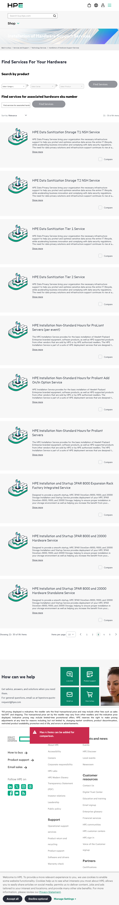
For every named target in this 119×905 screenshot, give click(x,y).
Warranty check (56, 863)
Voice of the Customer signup (94, 847)
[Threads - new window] (30, 786)
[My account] (103, 5)
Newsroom (88, 764)
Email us (70, 701)
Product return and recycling (57, 841)
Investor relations (56, 795)
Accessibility (54, 751)
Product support (90, 680)
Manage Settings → (65, 898)
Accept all (12, 898)
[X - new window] (16, 786)
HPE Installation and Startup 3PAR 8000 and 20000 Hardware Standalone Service (69, 590)
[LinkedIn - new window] (10, 786)
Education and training (94, 798)
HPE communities (92, 824)
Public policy (54, 808)
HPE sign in (88, 837)
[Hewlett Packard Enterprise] (15, 5)
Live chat (69, 680)
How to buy (90, 701)
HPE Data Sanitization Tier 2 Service (58, 277)
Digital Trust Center (93, 792)
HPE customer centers (94, 831)
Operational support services (58, 829)
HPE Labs (52, 771)
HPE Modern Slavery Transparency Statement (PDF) (60, 783)
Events (86, 745)
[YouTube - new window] (16, 793)
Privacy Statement (50, 892)
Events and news (95, 738)
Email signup (89, 805)
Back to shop (6, 47)
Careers (52, 758)
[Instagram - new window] (23, 786)
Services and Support (21, 47)
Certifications (90, 867)
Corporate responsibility (60, 764)
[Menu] (109, 5)
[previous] (81, 634)
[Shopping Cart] (89, 5)
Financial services (92, 818)
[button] (48, 104)
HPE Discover (89, 751)
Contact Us (88, 785)
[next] (116, 634)
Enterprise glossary (92, 811)
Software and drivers (58, 857)
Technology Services (38, 47)
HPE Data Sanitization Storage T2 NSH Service (66, 180)
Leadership (53, 802)
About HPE (53, 745)
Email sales (15, 767)
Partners (89, 861)
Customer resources (90, 777)
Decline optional (38, 898)
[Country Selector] (96, 5)
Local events (89, 758)
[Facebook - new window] (10, 793)
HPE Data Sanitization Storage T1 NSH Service (66, 132)
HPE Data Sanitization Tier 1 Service (58, 228)
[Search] (54, 15)
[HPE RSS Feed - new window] (23, 793)
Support (54, 819)
